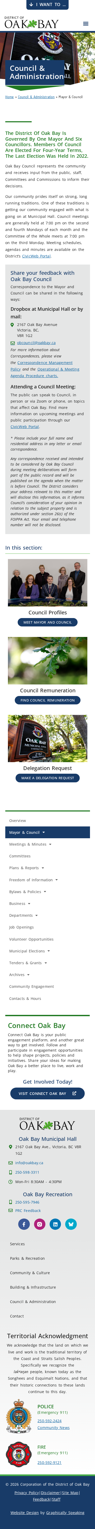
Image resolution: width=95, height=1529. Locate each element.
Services (17, 1243)
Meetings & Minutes (27, 844)
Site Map (70, 1492)
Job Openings (21, 927)
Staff (56, 1499)
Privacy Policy (27, 1492)
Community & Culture (30, 1272)
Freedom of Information (31, 879)
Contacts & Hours (25, 998)
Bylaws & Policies (25, 891)
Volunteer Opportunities (31, 939)
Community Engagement (31, 986)
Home (9, 96)
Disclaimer (50, 1492)
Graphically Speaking (65, 1512)
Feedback (41, 1499)
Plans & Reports (24, 867)
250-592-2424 (49, 1420)
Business (17, 903)
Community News (53, 1427)
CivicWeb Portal (36, 256)
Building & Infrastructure (33, 1287)
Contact (17, 1316)
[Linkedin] (55, 1224)
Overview (17, 820)
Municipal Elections (27, 950)
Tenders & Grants (25, 962)
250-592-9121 (49, 1462)
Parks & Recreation (27, 1258)
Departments (21, 915)
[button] (86, 23)
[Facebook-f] (24, 1224)
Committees (20, 855)
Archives (17, 974)
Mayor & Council (24, 832)
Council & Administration (36, 96)
